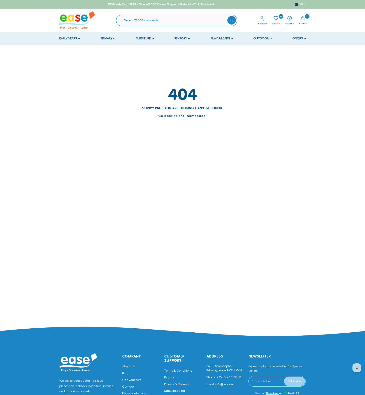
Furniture (144, 38)
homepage (196, 115)
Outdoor (261, 38)
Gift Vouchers (131, 379)
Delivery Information (136, 393)
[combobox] (178, 20)
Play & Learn (221, 38)
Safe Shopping (174, 390)
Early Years (68, 38)
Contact (128, 386)
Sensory (181, 38)
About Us (128, 366)
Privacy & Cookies (176, 384)
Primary (107, 38)
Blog (125, 373)
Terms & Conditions (178, 370)
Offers (298, 38)
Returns (169, 377)
